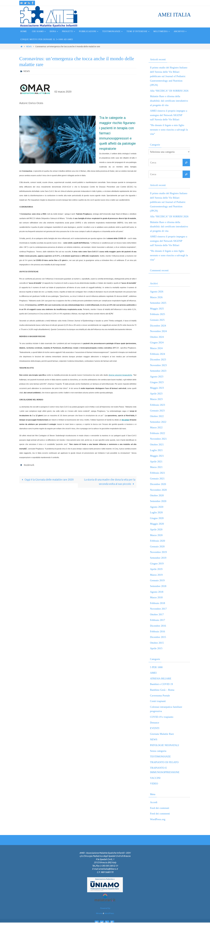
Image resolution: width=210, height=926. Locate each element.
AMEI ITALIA (174, 15)
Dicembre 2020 (158, 484)
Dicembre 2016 (158, 625)
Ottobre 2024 (157, 336)
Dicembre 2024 (158, 325)
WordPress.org (157, 819)
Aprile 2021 (156, 461)
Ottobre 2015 (157, 642)
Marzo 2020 (156, 535)
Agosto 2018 (156, 591)
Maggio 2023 (157, 387)
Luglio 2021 (156, 450)
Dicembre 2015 (158, 637)
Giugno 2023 (157, 382)
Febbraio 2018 (157, 603)
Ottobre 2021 (157, 444)
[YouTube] (21, 3)
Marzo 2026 (156, 297)
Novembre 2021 (158, 438)
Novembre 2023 (158, 365)
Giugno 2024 (157, 342)
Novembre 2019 (158, 552)
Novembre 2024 (158, 331)
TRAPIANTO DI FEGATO (164, 762)
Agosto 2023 (156, 376)
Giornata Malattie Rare (162, 733)
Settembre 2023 (158, 370)
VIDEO (154, 783)
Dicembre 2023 (158, 359)
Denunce (154, 722)
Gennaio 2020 (157, 546)
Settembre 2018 (158, 586)
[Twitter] (25, 3)
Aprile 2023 (156, 393)
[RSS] (29, 3)
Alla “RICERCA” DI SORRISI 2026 (169, 90)
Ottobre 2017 (157, 614)
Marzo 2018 (156, 597)
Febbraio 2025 (157, 314)
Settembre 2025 (158, 302)
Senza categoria (158, 750)
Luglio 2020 (156, 512)
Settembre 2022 (158, 421)
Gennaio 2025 (157, 319)
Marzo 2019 (156, 574)
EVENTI (154, 728)
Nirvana (99, 913)
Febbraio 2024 (157, 353)
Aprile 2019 (156, 569)
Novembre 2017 (158, 608)
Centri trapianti (158, 701)
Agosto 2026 (156, 291)
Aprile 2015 (156, 648)
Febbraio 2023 (157, 404)
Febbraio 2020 (157, 540)
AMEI (153, 672)
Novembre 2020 (158, 489)
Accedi (153, 802)
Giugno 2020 (157, 518)
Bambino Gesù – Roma (162, 689)
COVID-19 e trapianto (161, 716)
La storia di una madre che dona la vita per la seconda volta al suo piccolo (109, 482)
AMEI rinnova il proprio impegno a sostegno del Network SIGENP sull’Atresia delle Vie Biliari (168, 115)
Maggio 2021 (157, 455)
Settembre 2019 (158, 557)
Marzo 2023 (156, 399)
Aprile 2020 (156, 529)
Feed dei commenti (160, 813)
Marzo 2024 (156, 348)
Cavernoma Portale (160, 695)
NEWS (29, 46)
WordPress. (109, 913)
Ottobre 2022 (157, 416)
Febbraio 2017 (157, 620)
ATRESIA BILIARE (160, 678)
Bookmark (29, 465)
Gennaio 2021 (157, 478)
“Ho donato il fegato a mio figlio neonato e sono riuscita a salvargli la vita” (169, 129)
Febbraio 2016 (157, 631)
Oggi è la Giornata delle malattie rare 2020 (49, 479)
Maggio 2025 (157, 308)
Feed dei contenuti (159, 808)
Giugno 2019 (157, 563)
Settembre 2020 (158, 501)
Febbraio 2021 (157, 472)
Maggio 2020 (157, 523)
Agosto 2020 (156, 506)
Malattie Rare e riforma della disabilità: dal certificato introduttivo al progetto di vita (169, 100)
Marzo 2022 (156, 427)
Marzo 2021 (156, 467)
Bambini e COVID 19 (161, 684)
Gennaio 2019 (157, 580)
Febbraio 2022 (157, 433)
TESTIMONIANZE (160, 756)
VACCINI (155, 778)
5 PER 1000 (156, 667)
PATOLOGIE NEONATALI (164, 745)
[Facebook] (32, 3)
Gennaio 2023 (157, 410)
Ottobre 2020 (157, 495)
